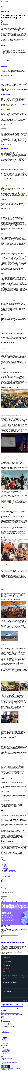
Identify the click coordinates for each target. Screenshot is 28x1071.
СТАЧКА (2, 676)
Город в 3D (10, 189)
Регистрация (6, 1032)
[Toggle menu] (1, 1)
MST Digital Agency (4, 148)
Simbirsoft (3, 249)
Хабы (4, 1039)
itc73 (12, 456)
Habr (8, 1069)
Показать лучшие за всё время (7, 1026)
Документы (6, 1051)
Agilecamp (3, 800)
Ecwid (24, 98)
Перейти (2, 931)
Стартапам (5, 1063)
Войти (4, 1031)
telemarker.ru (8, 242)
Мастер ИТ (3, 348)
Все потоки (5, 1)
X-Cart (2, 99)
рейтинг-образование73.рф (16, 178)
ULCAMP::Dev (3, 644)
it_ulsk (5, 668)
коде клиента (4, 946)
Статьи (5, 1037)
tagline (2, 187)
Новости (5, 1038)
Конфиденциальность (8, 1053)
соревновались (12, 378)
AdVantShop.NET (4, 169)
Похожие (11, 1023)
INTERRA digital (4, 199)
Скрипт (2, 79)
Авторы (5, 1041)
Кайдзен (2, 296)
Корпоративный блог (8, 1058)
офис (20, 158)
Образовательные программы (10, 1062)
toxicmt (2, 11)
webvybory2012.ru (16, 242)
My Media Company (4, 181)
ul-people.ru (7, 178)
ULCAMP (2, 589)
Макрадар (12, 75)
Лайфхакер (3, 74)
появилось (16, 952)
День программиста (4, 411)
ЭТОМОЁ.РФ (23, 195)
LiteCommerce (7, 99)
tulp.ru (11, 305)
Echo (2, 212)
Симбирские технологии (5, 109)
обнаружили (23, 946)
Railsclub (2, 759)
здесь (26, 774)
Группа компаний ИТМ (5, 165)
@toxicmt (11, 892)
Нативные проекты (7, 1060)
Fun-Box (2, 273)
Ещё (5, 1018)
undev (2, 233)
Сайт (2, 899)
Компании (5, 1040)
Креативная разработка (5, 94)
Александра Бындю (22, 426)
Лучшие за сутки (4, 1023)
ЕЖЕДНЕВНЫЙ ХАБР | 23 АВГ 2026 (9, 935)
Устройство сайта (7, 1047)
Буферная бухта (4, 66)
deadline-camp (3, 507)
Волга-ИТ (3, 368)
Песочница (5, 1043)
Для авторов (6, 1049)
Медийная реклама (7, 1059)
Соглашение (6, 1052)
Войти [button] (2, 8)
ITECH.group (3, 128)
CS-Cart (9, 113)
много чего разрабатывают (18, 337)
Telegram (5, 899)
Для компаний (6, 1050)
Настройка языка (4, 1068)
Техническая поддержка (14, 1068)
